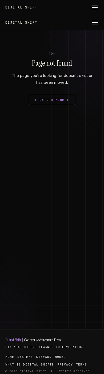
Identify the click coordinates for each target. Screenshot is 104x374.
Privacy (65, 364)
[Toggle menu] (95, 8)
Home (9, 357)
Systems (25, 357)
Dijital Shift (21, 7)
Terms (81, 364)
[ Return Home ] (52, 100)
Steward (43, 357)
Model (60, 357)
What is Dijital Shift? (29, 364)
